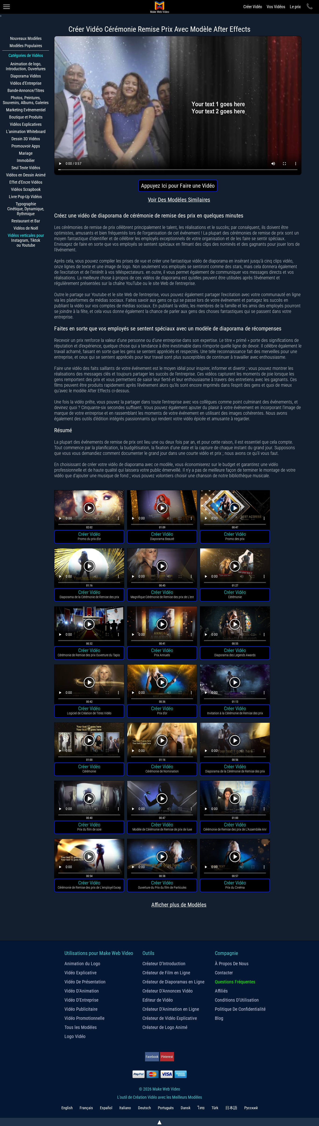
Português (166, 1107)
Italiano (125, 1107)
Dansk (186, 1107)
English (67, 1107)
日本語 (231, 1107)
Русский (251, 1107)
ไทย (201, 1107)
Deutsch (144, 1107)
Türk (215, 1107)
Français (86, 1107)
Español (106, 1107)
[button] (89, 510)
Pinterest (167, 1057)
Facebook (152, 1057)
